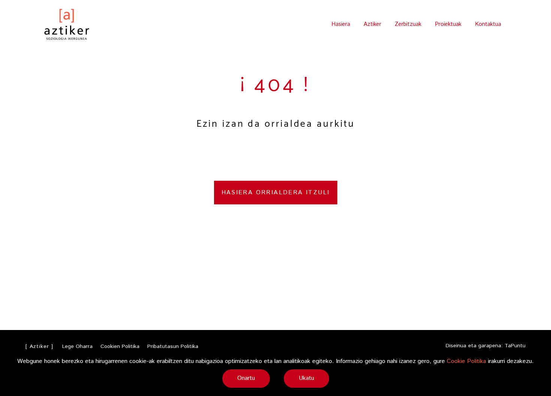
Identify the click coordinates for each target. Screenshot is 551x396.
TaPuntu (515, 346)
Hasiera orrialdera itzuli (276, 192)
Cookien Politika (119, 346)
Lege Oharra (77, 346)
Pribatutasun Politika (172, 346)
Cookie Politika (466, 361)
